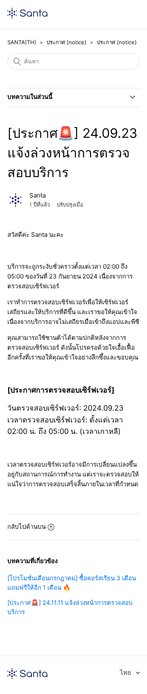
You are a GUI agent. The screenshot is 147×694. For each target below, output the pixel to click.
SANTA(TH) (21, 42)
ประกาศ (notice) (67, 42)
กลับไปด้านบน (26, 526)
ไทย (126, 672)
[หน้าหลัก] (27, 16)
